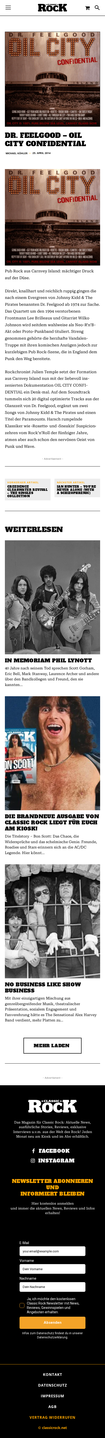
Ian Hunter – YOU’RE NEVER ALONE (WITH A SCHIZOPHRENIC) (76, 490)
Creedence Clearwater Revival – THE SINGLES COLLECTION (27, 491)
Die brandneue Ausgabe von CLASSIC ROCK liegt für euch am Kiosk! (52, 822)
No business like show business (43, 987)
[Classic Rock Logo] (52, 7)
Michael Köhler (17, 153)
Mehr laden (52, 1046)
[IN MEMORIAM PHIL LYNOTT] (52, 597)
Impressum (52, 1395)
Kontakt (52, 1374)
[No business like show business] (52, 921)
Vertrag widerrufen (52, 1417)
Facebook (54, 1151)
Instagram (56, 1160)
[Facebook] (33, 1151)
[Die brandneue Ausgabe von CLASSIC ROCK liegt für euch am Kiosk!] (52, 753)
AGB (52, 1406)
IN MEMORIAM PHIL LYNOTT (48, 660)
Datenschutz (52, 1385)
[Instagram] (33, 1161)
